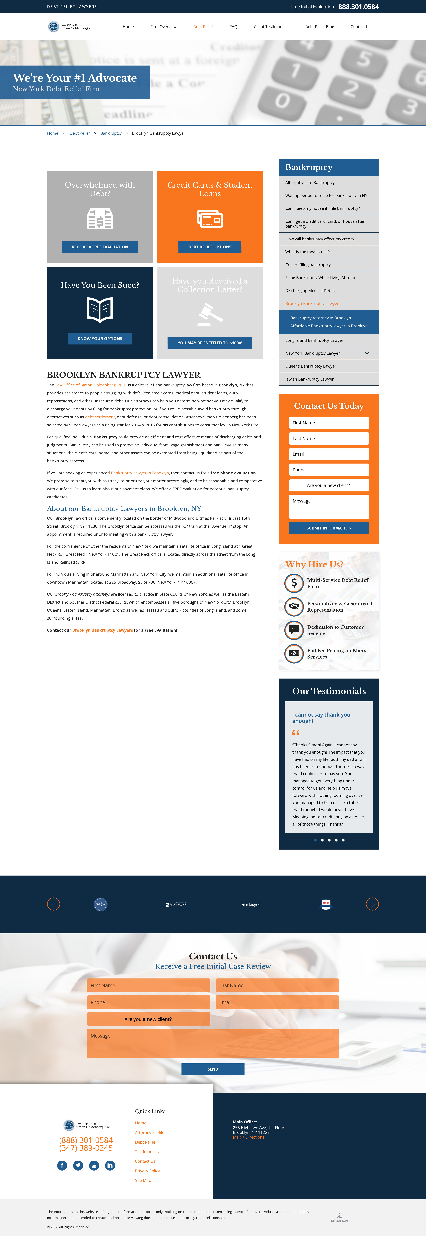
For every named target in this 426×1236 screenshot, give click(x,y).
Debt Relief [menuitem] (203, 26)
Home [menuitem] (128, 26)
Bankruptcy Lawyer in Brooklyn (140, 473)
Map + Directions (248, 1137)
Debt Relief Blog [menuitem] (319, 26)
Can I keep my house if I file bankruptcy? (322, 208)
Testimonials (147, 1151)
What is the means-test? (307, 252)
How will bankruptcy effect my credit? (319, 239)
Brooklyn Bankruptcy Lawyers (102, 630)
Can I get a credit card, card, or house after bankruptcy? (325, 224)
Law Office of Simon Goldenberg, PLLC (91, 385)
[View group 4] (336, 840)
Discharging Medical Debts (310, 290)
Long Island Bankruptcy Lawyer (314, 340)
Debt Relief (80, 133)
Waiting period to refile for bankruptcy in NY (326, 195)
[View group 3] (329, 840)
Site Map (143, 1180)
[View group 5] (343, 840)
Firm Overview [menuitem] (163, 26)
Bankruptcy (111, 133)
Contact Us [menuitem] (361, 26)
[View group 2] (322, 840)
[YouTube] (94, 1166)
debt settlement (100, 417)
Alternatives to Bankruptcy (310, 182)
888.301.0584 (358, 6)
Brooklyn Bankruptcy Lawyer (312, 303)
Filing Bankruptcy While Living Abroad (320, 277)
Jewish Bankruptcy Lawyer (309, 379)
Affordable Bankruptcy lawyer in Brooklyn (329, 326)
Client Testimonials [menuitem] (271, 26)
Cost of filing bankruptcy (308, 264)
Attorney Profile (149, 1132)
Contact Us (145, 1161)
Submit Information (329, 528)
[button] (367, 353)
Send (213, 1069)
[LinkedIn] (110, 1166)
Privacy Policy (147, 1171)
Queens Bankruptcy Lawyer (310, 366)
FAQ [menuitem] (233, 26)
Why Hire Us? (314, 564)
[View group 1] (315, 840)
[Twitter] (78, 1166)
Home (52, 133)
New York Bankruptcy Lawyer (312, 353)
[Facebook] (62, 1166)
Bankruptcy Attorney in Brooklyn (320, 318)
